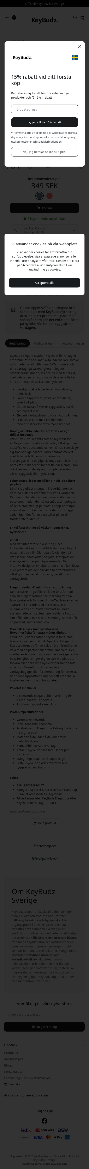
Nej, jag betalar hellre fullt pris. (44, 152)
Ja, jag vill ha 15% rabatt (44, 122)
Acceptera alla (44, 283)
